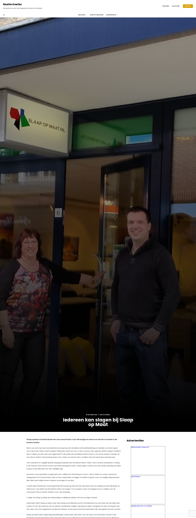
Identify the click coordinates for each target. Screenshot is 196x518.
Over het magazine (96, 15)
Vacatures (176, 6)
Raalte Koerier (12, 4)
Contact (187, 6)
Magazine (81, 15)
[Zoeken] (4, 15)
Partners (165, 6)
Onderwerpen (111, 15)
